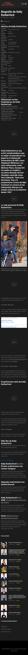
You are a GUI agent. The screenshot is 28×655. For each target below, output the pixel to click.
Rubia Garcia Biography (14, 566)
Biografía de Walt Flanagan (15, 612)
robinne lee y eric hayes (7, 460)
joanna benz (4, 626)
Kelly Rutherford (18, 325)
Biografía (12, 17)
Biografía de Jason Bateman (15, 588)
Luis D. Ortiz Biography (14, 574)
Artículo (18, 554)
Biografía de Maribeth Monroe (15, 542)
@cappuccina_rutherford (6, 320)
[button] (24, 4)
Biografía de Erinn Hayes (14, 605)
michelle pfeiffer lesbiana (7, 322)
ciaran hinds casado (6, 629)
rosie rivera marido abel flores (9, 327)
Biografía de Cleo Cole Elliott (15, 559)
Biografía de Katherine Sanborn (16, 581)
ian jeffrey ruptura (5, 631)
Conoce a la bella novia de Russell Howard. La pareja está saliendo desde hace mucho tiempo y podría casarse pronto (17, 597)
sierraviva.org (14, 650)
